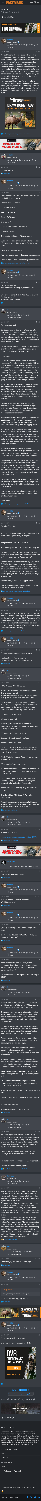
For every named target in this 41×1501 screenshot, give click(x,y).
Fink (8, 310)
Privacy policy (26, 1487)
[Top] (36, 1487)
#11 (39, 871)
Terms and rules (15, 1487)
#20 (39, 1335)
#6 (39, 523)
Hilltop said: (7, 1290)
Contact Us (4, 1457)
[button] (3, 2)
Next (22, 1390)
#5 (39, 322)
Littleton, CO (13, 1183)
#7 (39, 610)
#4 (39, 282)
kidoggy (5, 12)
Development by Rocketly (9, 1497)
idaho (11, 47)
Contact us (5, 1487)
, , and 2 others (16, 504)
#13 (39, 924)
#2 (39, 167)
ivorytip (10, 155)
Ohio (37, 866)
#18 (39, 1258)
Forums (3, 1453)
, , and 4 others (16, 134)
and (10, 303)
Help (33, 1487)
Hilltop (9, 1247)
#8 (39, 650)
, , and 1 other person (16, 263)
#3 (39, 192)
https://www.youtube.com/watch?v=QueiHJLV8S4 (19, 837)
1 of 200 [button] (14, 1390)
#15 (39, 999)
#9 (39, 682)
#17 (39, 1188)
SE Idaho (12, 162)
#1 (39, 52)
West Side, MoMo (15, 317)
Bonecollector (12, 861)
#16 (39, 1131)
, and (17, 1169)
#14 (39, 959)
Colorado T (11, 1176)
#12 (39, 896)
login (3, 1466)
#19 (39, 1284)
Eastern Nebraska (15, 1254)
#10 (39, 829)
